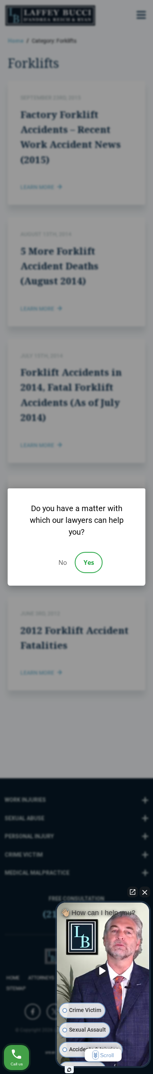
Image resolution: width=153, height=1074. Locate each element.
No (62, 562)
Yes (89, 562)
